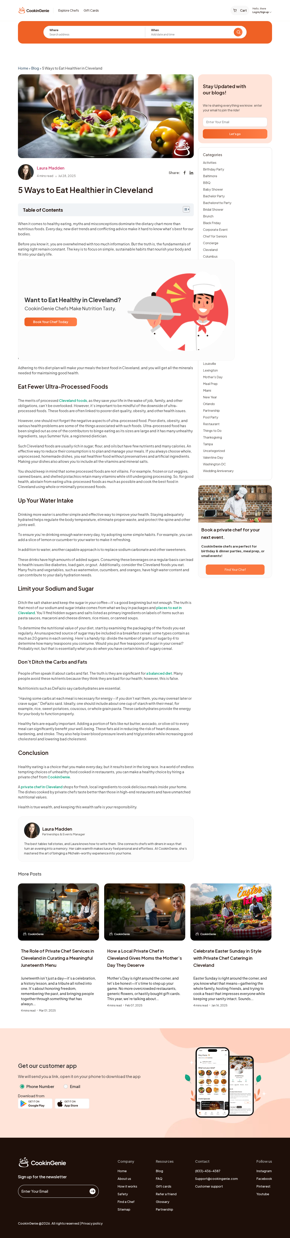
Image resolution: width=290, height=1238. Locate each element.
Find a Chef (126, 1202)
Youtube (262, 1194)
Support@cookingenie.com (216, 1179)
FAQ (159, 1179)
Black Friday (212, 223)
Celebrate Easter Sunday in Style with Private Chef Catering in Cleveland (227, 958)
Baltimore (210, 176)
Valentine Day (213, 457)
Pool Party (210, 417)
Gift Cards (91, 10)
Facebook (264, 1179)
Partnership (211, 410)
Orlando (209, 404)
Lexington (210, 370)
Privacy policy (92, 1223)
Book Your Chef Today (50, 322)
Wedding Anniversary (218, 471)
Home (23, 68)
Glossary (162, 1202)
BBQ (206, 183)
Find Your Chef (235, 569)
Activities (209, 162)
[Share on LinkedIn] (191, 172)
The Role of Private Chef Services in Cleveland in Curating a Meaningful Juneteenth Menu (57, 958)
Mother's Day (213, 377)
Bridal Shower (213, 209)
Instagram (264, 1171)
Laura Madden (50, 167)
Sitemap (124, 1209)
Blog (35, 68)
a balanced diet (159, 673)
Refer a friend (166, 1194)
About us (124, 1179)
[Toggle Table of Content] (184, 209)
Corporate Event (215, 229)
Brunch (208, 216)
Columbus (210, 256)
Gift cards (163, 1186)
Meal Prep (210, 384)
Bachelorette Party (217, 203)
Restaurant (211, 424)
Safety (123, 1194)
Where (54, 30)
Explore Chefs (68, 10)
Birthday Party (213, 169)
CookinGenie (59, 777)
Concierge (210, 243)
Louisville (209, 363)
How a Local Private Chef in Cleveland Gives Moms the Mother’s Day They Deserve (144, 958)
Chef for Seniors (215, 236)
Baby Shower (213, 189)
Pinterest (263, 1186)
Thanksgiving (212, 437)
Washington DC (214, 464)
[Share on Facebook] (184, 172)
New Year (210, 397)
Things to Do (212, 431)
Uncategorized (214, 451)
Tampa (208, 444)
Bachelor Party (214, 196)
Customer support (209, 1186)
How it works (127, 1186)
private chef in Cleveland (42, 786)
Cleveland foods (73, 400)
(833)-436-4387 (207, 1171)
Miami (207, 390)
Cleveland (210, 250)
